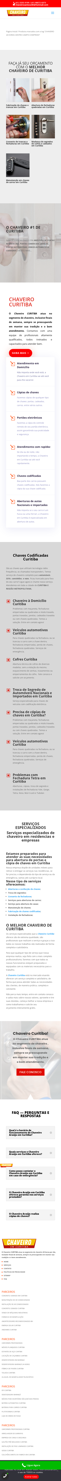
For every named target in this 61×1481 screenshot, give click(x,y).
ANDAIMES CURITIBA (9, 1330)
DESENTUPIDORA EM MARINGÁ (13, 1360)
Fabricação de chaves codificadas (24, 911)
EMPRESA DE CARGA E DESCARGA (14, 1438)
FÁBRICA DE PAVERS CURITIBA (13, 1368)
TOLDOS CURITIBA (8, 1373)
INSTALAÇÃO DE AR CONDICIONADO (15, 1304)
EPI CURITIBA (6, 1390)
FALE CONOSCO (30, 1072)
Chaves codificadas (29, 476)
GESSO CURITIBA (8, 1450)
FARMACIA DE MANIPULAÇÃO (12, 1317)
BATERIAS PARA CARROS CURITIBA (14, 1407)
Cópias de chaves (28, 392)
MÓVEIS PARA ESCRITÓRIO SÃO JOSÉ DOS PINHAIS (20, 1399)
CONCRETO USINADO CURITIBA (13, 1308)
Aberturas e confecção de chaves (24, 889)
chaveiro (29, 317)
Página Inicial (11, 31)
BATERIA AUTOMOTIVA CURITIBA (14, 1403)
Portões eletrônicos (29, 417)
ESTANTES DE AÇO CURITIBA (12, 1351)
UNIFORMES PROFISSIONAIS (12, 1343)
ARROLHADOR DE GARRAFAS (12, 1433)
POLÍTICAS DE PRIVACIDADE (14, 1272)
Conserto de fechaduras (19, 896)
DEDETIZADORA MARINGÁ (11, 1395)
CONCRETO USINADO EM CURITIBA (14, 1296)
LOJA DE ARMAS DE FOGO (11, 1416)
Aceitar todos (31, 1477)
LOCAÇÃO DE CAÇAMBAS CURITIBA (14, 1356)
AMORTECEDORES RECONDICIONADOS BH (17, 1321)
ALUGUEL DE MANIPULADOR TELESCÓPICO (18, 1377)
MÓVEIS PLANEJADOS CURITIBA (13, 1347)
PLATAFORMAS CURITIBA (11, 1412)
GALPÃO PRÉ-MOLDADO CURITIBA (14, 1442)
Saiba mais (19, 353)
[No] (57, 1470)
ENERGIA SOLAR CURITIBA (11, 1325)
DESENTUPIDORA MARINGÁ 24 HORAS (16, 1364)
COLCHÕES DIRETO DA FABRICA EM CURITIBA (18, 1455)
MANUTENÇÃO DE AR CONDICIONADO (16, 1300)
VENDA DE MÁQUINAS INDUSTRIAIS (15, 1313)
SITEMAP (7, 1275)
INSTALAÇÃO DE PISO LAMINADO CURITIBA (17, 1446)
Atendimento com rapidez (33, 446)
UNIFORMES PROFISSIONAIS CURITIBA (16, 1429)
